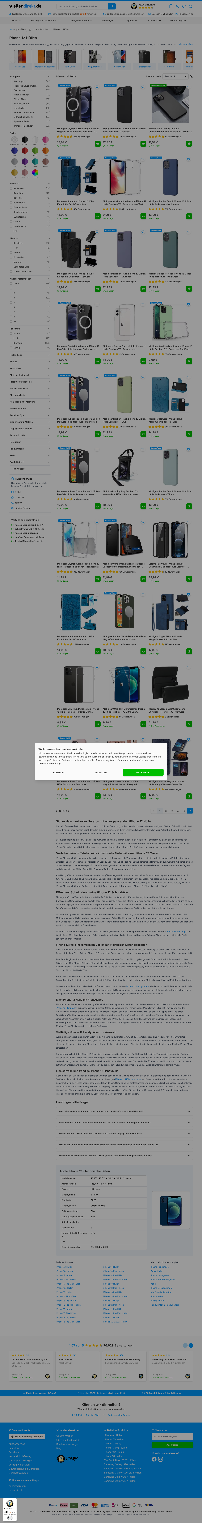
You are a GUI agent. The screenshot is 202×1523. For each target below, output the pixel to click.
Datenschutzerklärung (49, 763)
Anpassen (101, 772)
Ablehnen (58, 772)
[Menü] (15, 1500)
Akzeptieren (143, 772)
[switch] (10, 1518)
